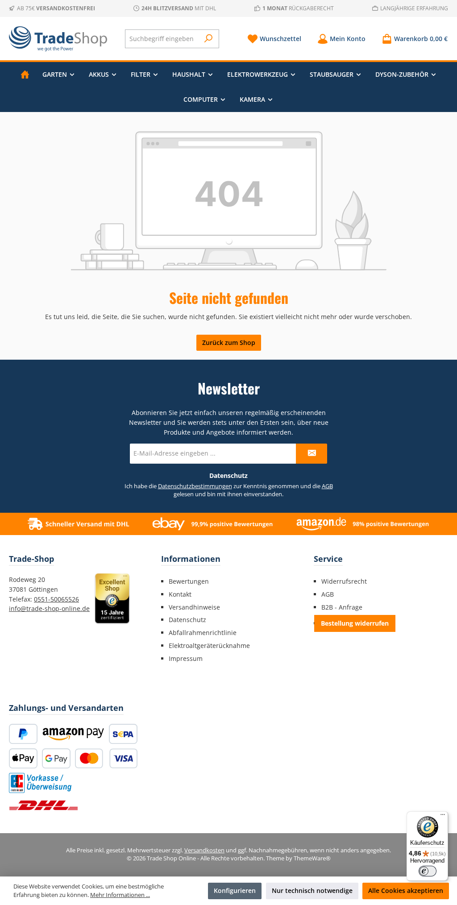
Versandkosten (204, 850)
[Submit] (311, 454)
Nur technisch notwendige (312, 890)
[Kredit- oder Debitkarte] (106, 758)
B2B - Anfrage (341, 607)
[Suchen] (209, 39)
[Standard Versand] (43, 805)
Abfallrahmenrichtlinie (203, 632)
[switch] (427, 871)
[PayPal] (23, 734)
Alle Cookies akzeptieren (405, 890)
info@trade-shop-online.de (49, 608)
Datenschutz (187, 619)
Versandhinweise (194, 607)
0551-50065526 (56, 599)
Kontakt (180, 594)
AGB (327, 486)
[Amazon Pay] (73, 734)
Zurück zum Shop (228, 342)
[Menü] (442, 816)
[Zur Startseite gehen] (58, 38)
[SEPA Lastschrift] (123, 734)
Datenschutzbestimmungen (195, 486)
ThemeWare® (312, 858)
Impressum (186, 658)
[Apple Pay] (23, 758)
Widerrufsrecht (344, 581)
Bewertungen (189, 581)
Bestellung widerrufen (355, 623)
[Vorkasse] (40, 783)
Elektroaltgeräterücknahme (209, 645)
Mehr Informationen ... (120, 895)
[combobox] (162, 39)
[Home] (25, 74)
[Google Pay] (56, 758)
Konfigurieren (235, 890)
